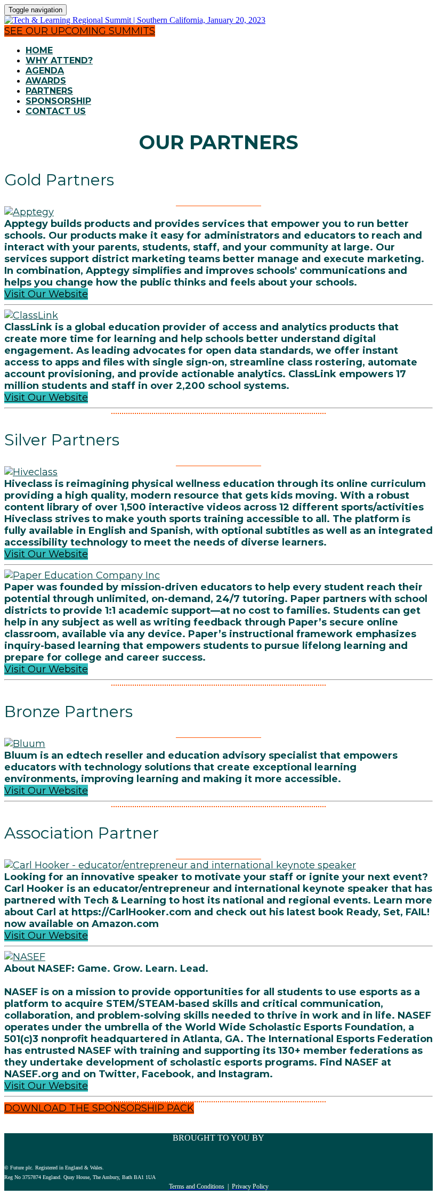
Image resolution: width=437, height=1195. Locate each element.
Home (39, 50)
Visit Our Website (46, 294)
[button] (79, 31)
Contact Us (56, 111)
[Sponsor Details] (29, 212)
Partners (49, 91)
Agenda (45, 71)
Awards (46, 81)
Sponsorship (58, 101)
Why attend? (59, 60)
